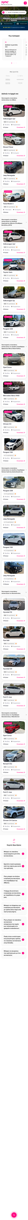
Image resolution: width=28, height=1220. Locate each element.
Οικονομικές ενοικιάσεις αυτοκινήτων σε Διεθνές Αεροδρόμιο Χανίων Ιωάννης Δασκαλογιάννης (13, 470)
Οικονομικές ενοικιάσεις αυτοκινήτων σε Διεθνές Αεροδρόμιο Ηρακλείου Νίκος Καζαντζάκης (13, 346)
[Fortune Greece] (20, 83)
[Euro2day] (20, 76)
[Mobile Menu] (25, 3)
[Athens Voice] (8, 83)
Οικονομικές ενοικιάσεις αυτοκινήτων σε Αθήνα (9, 99)
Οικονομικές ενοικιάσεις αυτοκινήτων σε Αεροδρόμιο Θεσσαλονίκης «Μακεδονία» (11, 714)
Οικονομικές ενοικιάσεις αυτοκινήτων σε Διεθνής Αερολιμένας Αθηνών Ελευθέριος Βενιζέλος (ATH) (12, 222)
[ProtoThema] (8, 79)
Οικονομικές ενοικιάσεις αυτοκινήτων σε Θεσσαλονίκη (11, 592)
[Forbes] (8, 76)
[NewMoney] (20, 79)
